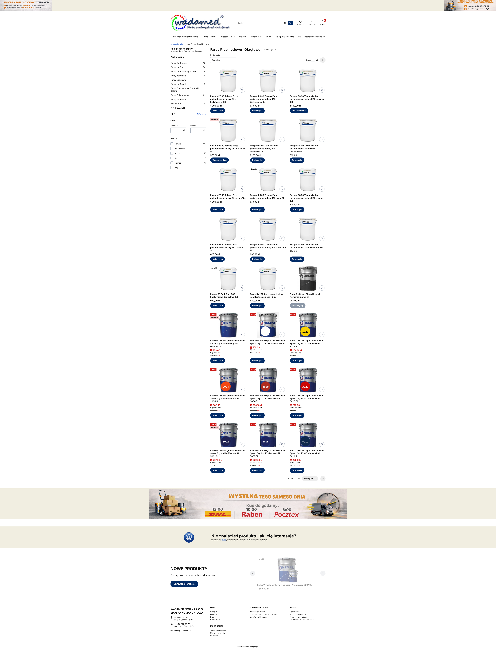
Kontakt (213, 612)
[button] (290, 23)
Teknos (178, 163)
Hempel (178, 144)
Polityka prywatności (298, 614)
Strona (308, 60)
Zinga (177, 168)
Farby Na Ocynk (188, 84)
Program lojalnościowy (299, 617)
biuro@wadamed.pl (182, 630)
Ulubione (214, 636)
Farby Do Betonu (188, 63)
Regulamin (294, 612)
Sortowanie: (215, 55)
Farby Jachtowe (188, 75)
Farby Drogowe (188, 80)
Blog (212, 617)
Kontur (177, 158)
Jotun (177, 153)
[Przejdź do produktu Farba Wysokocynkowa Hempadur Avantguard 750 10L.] (287, 569)
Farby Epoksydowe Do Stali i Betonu (188, 89)
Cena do (193, 126)
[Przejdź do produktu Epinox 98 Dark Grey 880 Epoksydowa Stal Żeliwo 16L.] (228, 279)
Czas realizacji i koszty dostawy (263, 614)
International (180, 148)
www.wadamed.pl (177, 44)
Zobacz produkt (299, 110)
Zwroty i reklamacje (258, 617)
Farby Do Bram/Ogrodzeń (188, 71)
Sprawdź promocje (184, 583)
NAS (224, 539)
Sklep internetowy (247, 647)
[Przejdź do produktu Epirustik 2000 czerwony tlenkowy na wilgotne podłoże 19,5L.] (268, 279)
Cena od (174, 126)
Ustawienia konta (217, 633)
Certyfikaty (215, 619)
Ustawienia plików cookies (301, 619)
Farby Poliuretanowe (188, 95)
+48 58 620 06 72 (182, 624)
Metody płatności (257, 612)
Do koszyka (217, 110)
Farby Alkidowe (188, 99)
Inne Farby (188, 103)
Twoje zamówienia (218, 630)
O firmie (213, 614)
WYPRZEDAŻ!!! (188, 108)
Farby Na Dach (188, 67)
